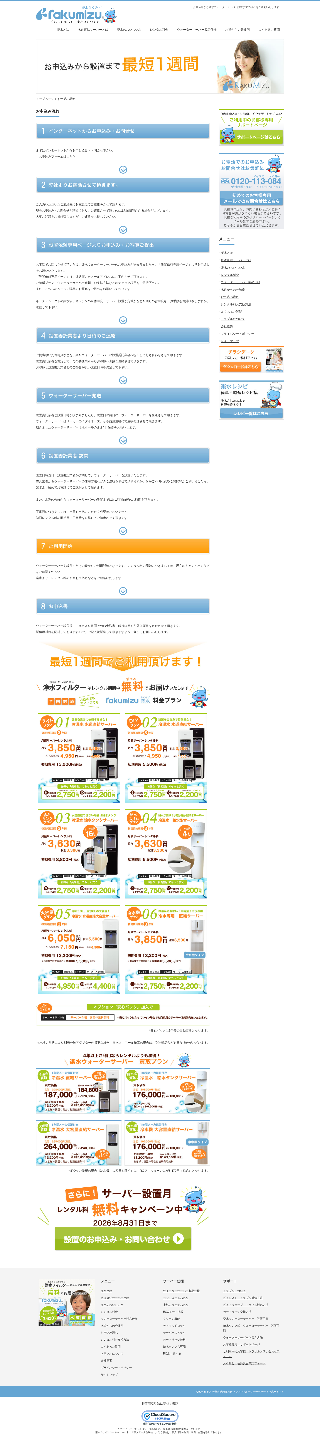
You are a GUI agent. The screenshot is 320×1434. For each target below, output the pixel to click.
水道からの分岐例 (237, 29)
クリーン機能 (171, 1318)
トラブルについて (233, 319)
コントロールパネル (176, 1297)
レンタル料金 (159, 29)
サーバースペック (174, 1332)
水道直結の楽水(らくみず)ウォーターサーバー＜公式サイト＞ (248, 1391)
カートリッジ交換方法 (237, 1311)
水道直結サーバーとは (93, 29)
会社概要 (227, 326)
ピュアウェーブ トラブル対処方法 (245, 1304)
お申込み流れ (230, 297)
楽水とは (63, 29)
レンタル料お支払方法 (236, 304)
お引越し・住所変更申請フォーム (244, 1363)
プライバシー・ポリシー (237, 333)
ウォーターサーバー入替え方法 (243, 1337)
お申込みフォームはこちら (57, 156)
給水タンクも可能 (174, 1346)
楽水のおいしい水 (129, 29)
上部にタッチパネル (176, 1304)
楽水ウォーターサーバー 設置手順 (245, 1318)
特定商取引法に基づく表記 (160, 1403)
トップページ (45, 99)
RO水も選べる (172, 1353)
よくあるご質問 (269, 29)
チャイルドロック (174, 1325)
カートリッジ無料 (174, 1339)
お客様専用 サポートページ (241, 1344)
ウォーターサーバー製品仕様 (197, 29)
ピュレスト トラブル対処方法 (243, 1297)
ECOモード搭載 (173, 1311)
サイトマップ (230, 341)
